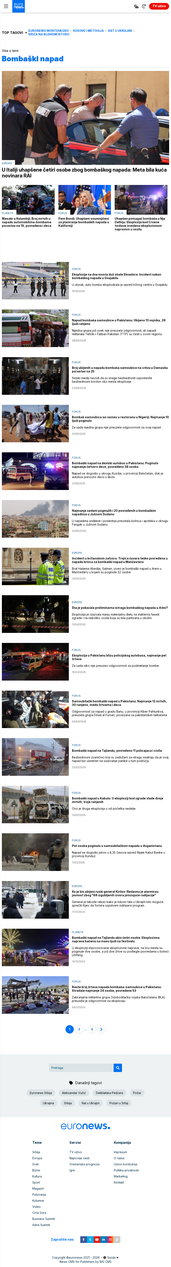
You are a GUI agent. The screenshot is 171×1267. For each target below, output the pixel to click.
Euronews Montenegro (48, 30)
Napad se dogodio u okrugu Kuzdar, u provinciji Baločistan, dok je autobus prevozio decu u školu (117, 475)
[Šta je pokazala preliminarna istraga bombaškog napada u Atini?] (35, 614)
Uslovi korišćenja (125, 1164)
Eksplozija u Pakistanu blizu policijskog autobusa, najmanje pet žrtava (119, 657)
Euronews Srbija (41, 1093)
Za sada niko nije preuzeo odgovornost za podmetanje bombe (115, 665)
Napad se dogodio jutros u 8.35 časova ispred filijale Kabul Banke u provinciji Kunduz (118, 854)
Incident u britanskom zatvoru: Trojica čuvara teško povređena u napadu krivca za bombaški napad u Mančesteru (120, 560)
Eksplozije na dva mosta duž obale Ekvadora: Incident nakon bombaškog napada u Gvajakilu (116, 276)
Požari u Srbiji (118, 1103)
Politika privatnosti (126, 1170)
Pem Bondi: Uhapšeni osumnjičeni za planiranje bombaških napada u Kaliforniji (83, 222)
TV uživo (75, 1152)
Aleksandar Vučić (74, 1093)
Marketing (121, 1176)
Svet (35, 1164)
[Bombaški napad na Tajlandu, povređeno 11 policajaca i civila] (35, 757)
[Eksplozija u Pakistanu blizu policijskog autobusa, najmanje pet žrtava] (35, 662)
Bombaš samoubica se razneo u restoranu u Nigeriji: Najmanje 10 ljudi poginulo (120, 418)
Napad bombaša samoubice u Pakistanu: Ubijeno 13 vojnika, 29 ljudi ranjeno (119, 322)
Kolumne (38, 1200)
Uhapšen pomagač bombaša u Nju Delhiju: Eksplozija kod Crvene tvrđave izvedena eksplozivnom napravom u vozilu (140, 224)
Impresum (120, 1152)
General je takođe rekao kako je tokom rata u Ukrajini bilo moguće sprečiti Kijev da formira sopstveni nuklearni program (117, 903)
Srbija (68, 1103)
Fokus (62, 213)
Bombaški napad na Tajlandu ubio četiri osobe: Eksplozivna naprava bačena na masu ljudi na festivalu (116, 939)
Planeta (7, 213)
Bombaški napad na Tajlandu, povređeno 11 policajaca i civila (117, 750)
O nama (119, 1158)
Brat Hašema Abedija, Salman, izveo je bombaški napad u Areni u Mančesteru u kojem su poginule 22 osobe (116, 570)
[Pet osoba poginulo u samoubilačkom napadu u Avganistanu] (35, 852)
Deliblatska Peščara (109, 1093)
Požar (137, 1093)
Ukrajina (48, 1103)
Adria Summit (41, 1225)
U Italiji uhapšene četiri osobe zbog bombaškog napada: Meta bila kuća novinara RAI (84, 173)
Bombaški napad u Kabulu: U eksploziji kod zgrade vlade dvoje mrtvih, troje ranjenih (117, 800)
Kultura (37, 1176)
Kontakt (119, 1182)
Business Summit (43, 1219)
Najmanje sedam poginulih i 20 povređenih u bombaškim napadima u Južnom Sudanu (114, 512)
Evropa (7, 163)
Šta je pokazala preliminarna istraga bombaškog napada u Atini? (120, 607)
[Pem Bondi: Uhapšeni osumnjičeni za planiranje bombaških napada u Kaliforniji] (84, 199)
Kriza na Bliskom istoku (48, 34)
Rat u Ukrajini (120, 30)
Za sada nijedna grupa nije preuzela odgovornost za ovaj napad (116, 427)
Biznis (36, 1170)
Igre (72, 1170)
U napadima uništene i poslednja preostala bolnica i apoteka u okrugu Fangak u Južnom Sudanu (120, 522)
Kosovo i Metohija (88, 30)
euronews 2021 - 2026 (84, 1257)
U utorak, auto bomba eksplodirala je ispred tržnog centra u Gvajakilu (119, 284)
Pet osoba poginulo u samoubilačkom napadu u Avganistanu (117, 846)
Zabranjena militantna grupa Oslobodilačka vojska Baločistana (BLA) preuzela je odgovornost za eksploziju (118, 999)
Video (36, 1206)
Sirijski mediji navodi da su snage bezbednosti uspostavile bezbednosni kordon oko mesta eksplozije (112, 379)
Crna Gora (39, 1212)
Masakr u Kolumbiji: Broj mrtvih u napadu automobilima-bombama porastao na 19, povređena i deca (26, 222)
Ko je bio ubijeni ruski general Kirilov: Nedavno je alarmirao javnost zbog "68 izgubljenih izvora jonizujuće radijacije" (115, 893)
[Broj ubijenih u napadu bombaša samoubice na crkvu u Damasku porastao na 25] (35, 376)
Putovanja (39, 1194)
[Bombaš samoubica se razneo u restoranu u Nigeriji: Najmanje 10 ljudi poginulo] (35, 423)
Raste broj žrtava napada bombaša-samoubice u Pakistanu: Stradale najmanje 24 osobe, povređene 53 (117, 988)
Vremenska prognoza (84, 1164)
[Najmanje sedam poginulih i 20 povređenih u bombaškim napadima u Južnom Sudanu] (35, 519)
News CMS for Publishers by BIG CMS (86, 1261)
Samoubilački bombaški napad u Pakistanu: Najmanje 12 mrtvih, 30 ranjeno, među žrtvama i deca (119, 703)
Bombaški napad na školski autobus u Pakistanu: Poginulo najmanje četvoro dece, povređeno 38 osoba (115, 464)
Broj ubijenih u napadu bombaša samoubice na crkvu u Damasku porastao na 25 (120, 369)
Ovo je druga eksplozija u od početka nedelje (104, 808)
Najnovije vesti (79, 1158)
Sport (36, 1182)
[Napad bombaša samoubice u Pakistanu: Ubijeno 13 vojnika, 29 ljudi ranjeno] (35, 328)
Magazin (38, 1188)
